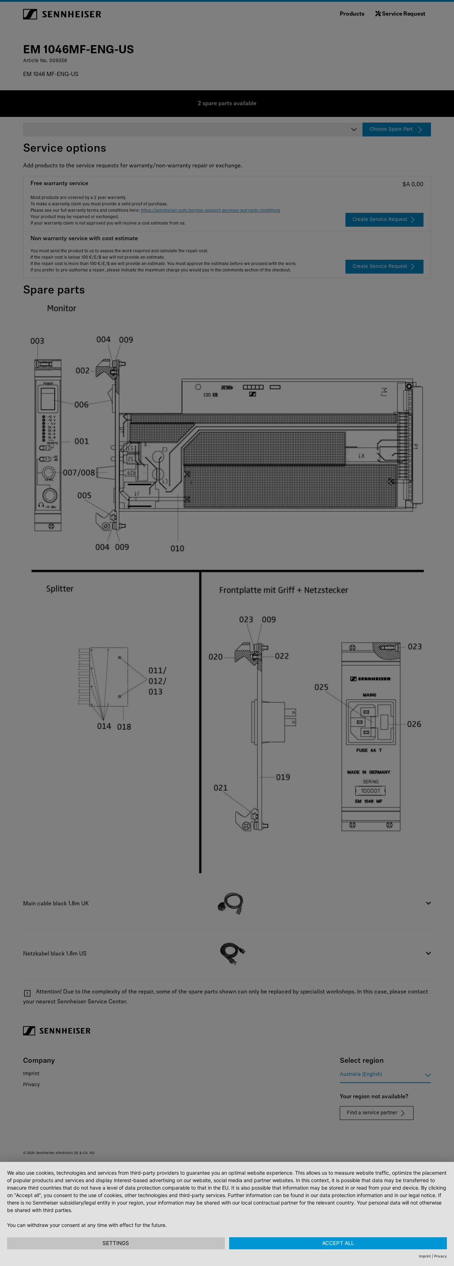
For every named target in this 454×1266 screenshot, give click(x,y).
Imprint (425, 1256)
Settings (116, 1243)
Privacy (440, 1256)
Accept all (338, 1243)
